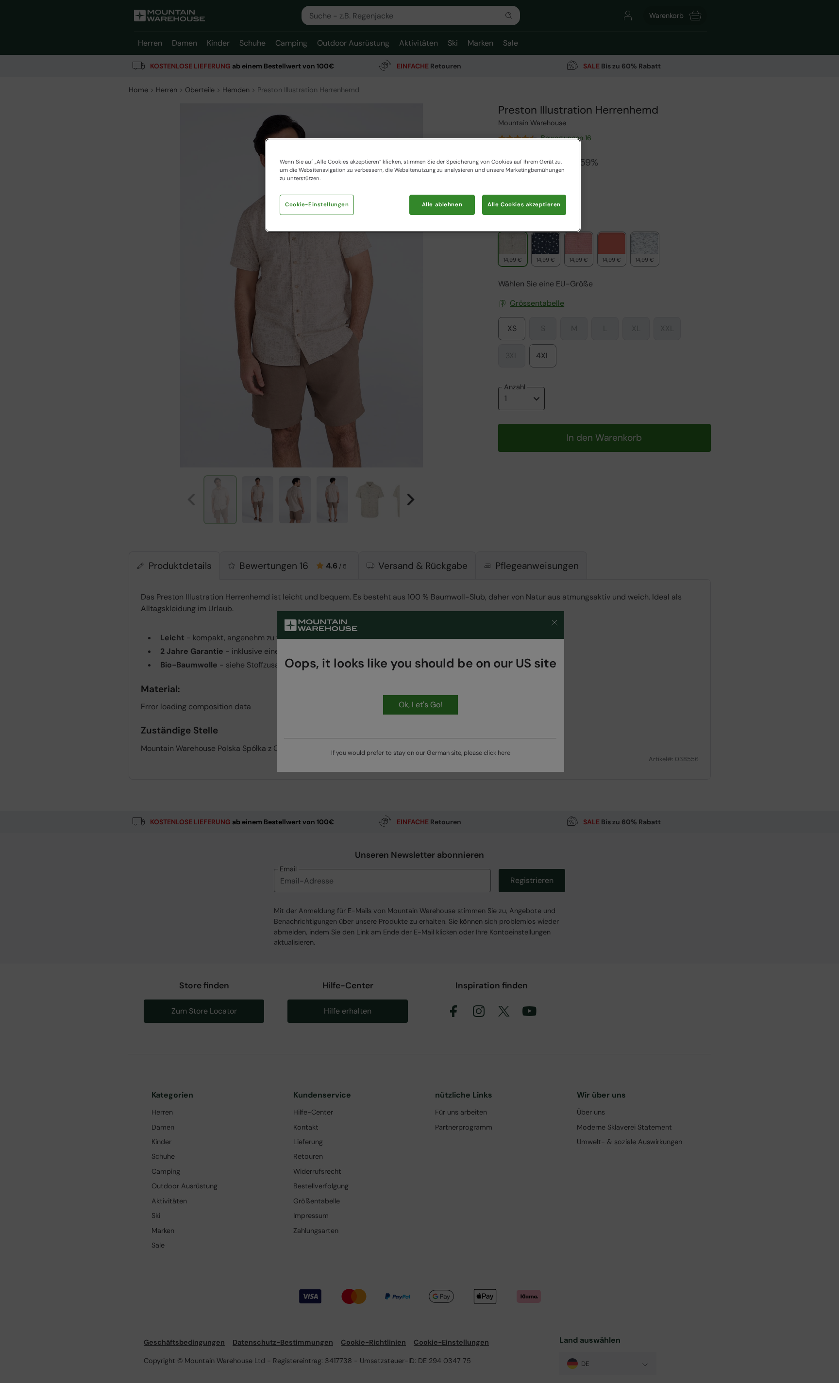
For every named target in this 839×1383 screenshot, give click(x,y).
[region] (423, 185)
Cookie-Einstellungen (317, 204)
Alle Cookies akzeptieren (524, 204)
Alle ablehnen (442, 204)
